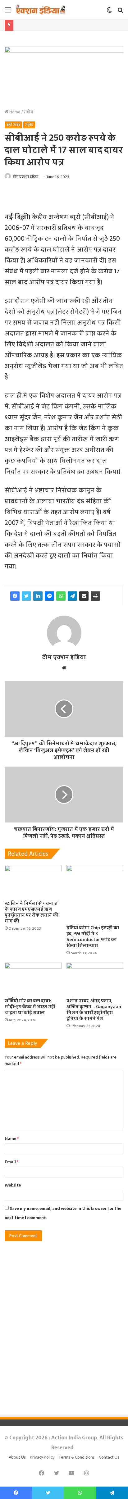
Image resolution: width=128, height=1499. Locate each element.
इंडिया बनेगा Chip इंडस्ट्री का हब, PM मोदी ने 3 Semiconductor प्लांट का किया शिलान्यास (92, 936)
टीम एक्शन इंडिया (25, 177)
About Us (17, 1457)
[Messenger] (49, 596)
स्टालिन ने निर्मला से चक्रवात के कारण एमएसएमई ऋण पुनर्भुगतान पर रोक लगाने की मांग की (31, 912)
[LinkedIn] (38, 596)
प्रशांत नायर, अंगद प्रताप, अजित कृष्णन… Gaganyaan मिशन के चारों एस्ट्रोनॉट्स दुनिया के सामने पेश (93, 1009)
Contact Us (109, 1457)
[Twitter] (26, 596)
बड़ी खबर (13, 125)
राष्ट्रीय (28, 112)
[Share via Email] (84, 596)
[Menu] (8, 12)
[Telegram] (72, 596)
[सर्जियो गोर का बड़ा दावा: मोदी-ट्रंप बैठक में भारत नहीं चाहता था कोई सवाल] (33, 979)
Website (13, 1185)
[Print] (95, 596)
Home (14, 112)
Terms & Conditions (76, 1457)
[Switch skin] (109, 12)
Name (12, 1138)
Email (11, 1162)
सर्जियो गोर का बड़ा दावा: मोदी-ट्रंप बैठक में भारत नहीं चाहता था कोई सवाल (30, 1006)
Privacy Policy (42, 1457)
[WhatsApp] (61, 596)
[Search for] (120, 12)
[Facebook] (15, 596)
